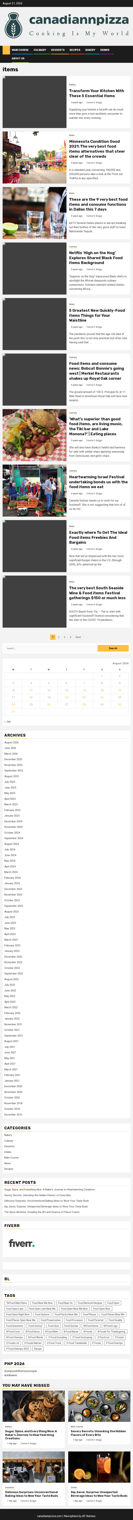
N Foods (88, 1331)
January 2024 (12, 883)
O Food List (103, 1337)
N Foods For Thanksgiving (111, 1331)
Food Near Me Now (42, 1303)
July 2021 (9, 1046)
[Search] (128, 50)
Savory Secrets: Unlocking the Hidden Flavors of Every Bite (37, 1195)
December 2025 (13, 759)
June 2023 (10, 922)
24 (13, 704)
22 (102, 697)
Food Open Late (14, 1308)
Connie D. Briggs (94, 102)
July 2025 (9, 781)
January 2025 (12, 815)
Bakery (90, 50)
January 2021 (12, 1080)
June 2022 (10, 990)
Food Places (89, 1314)
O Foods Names (33, 1343)
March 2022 (11, 1007)
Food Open (113, 1303)
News (71, 135)
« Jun (7, 721)
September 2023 (13, 905)
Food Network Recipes (90, 1303)
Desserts (58, 50)
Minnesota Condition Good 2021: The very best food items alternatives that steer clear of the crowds (97, 149)
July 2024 (9, 849)
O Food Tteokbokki (76, 1343)
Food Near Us (65, 1303)
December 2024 (13, 821)
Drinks (104, 50)
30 (119, 704)
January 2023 (12, 951)
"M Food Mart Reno (16, 1303)
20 (66, 697)
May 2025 (9, 793)
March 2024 (11, 872)
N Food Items (33, 1331)
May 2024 (9, 860)
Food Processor (74, 1320)
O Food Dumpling (57, 1337)
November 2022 (13, 962)
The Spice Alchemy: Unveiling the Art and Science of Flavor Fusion (41, 1212)
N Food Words (35, 1337)
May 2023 (9, 928)
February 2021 (12, 1075)
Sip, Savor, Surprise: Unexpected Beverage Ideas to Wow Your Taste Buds (46, 1206)
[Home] (6, 50)
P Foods (96, 1343)
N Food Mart (51, 1331)
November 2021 (13, 1024)
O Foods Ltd (12, 1343)
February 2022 (12, 1013)
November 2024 (13, 827)
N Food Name (71, 1331)
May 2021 (9, 1058)
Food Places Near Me (112, 1314)
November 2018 (13, 1103)
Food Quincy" (36, 1325)
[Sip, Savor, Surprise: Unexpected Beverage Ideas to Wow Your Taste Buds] (99, 1467)
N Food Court (13, 1331)
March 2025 (11, 804)
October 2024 (12, 832)
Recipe (38, 1348)
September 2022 (13, 973)
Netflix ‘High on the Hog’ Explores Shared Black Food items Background (96, 257)
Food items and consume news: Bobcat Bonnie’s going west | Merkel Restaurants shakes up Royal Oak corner (96, 371)
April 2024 (10, 866)
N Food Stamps (14, 1337)
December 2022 (13, 956)
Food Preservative (51, 1320)
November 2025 (13, 765)
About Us (18, 58)
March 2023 (11, 939)
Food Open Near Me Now (74, 1308)
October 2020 (12, 1097)
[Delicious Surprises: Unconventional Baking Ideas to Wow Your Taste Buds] (34, 1467)
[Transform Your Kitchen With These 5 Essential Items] (34, 102)
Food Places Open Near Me (21, 1320)
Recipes (75, 50)
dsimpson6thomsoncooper (20, 1371)
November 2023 (13, 894)
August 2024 (11, 844)
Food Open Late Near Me (42, 1308)
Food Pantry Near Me (66, 1314)
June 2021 (10, 1052)
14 (84, 690)
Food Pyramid (95, 1320)
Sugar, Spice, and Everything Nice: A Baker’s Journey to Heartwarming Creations (49, 1189)
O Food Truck (54, 1343)
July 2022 (9, 984)
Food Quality (115, 1320)
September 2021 (13, 1035)
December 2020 (13, 1086)
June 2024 (10, 855)
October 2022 (12, 968)
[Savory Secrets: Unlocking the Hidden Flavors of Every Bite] (99, 1406)
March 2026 (11, 753)
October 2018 (12, 1108)
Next (78, 637)
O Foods (119, 1337)
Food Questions (14, 1325)
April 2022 (10, 1001)
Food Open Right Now (18, 1314)
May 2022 (9, 996)
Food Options (42, 1314)
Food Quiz (53, 1325)
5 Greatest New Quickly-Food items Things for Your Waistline (97, 315)
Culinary (40, 50)
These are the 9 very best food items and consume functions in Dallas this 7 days (98, 204)
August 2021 (11, 1041)
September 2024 (13, 838)
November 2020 (13, 1092)
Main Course (20, 50)
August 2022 (11, 979)
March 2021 (11, 1069)
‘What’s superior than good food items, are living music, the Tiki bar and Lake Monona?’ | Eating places (96, 426)
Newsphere (71, 1516)
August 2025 (11, 776)
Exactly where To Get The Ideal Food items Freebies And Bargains (98, 537)
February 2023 (12, 945)
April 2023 (10, 934)
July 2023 (9, 917)
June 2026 (10, 748)
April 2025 (10, 798)
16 (119, 690)
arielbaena (10, 1375)
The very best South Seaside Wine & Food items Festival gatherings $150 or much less (97, 593)
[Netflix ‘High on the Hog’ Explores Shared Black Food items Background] (34, 269)
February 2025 (12, 810)
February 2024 (12, 877)
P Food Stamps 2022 (17, 1348)
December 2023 (13, 889)
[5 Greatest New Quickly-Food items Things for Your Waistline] (34, 324)
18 (31, 697)
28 (84, 704)
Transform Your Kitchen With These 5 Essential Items (96, 93)
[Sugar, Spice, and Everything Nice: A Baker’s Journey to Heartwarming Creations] (34, 1406)
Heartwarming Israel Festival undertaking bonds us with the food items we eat (98, 482)
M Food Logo (111, 1325)
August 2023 (11, 911)
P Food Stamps (114, 1343)
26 (48, 704)
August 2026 (11, 742)
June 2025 (10, 787)
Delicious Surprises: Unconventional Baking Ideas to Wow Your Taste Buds (46, 1200)
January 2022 (12, 1018)
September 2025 (13, 770)
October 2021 (12, 1029)
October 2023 (12, 900)
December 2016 (13, 1114)
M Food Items (91, 1325)
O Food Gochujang (82, 1337)
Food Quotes (71, 1325)
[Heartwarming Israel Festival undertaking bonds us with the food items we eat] (34, 491)
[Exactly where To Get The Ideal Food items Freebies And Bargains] (34, 546)
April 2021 (10, 1063)
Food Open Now (101, 1308)
